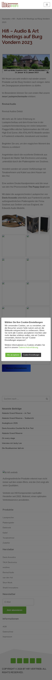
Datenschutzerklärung (28, 347)
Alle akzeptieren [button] (13, 355)
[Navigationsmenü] (47, 4)
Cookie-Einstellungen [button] (31, 355)
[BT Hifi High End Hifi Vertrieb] (10, 4)
